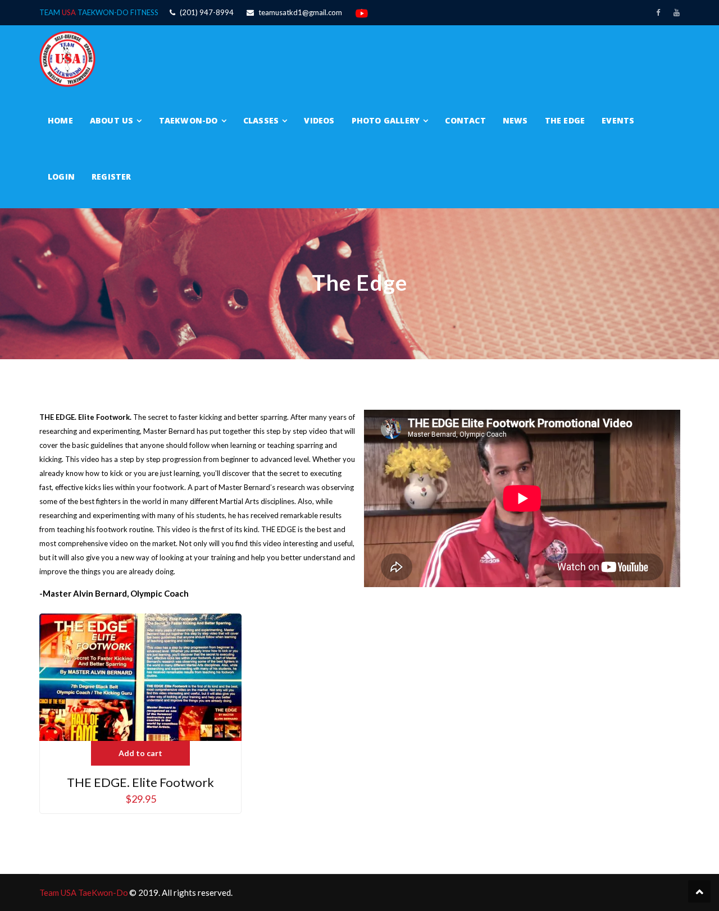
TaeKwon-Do (188, 120)
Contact (465, 120)
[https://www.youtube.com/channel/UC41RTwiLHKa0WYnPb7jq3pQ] (677, 12)
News (515, 120)
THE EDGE (565, 120)
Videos (319, 120)
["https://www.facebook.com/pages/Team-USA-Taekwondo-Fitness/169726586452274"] (658, 12)
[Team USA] (67, 58)
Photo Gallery (386, 120)
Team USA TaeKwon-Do (83, 892)
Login (61, 176)
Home (60, 120)
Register (111, 176)
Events (618, 120)
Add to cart (140, 753)
